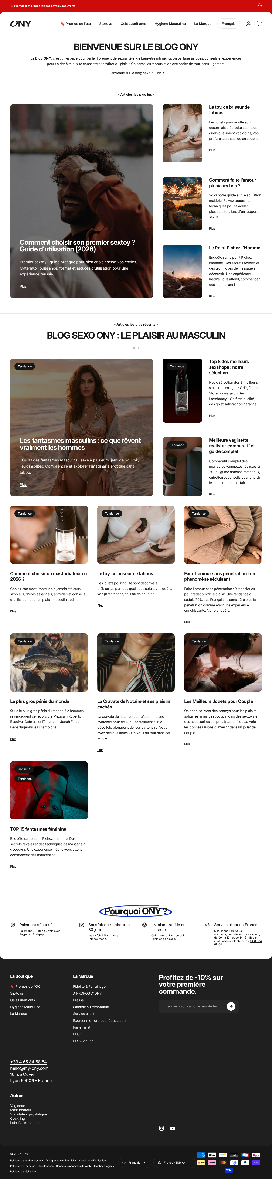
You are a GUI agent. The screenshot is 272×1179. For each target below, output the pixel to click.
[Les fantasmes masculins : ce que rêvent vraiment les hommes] (81, 427)
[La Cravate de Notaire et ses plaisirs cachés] (136, 662)
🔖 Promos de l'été (25, 986)
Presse (78, 1000)
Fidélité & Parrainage (89, 986)
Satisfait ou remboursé (91, 1007)
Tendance (25, 366)
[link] (23, 1074)
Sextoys (16, 993)
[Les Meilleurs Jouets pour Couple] (223, 662)
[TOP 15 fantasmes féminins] (49, 790)
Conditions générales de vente (74, 1166)
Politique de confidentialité (61, 1160)
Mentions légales (104, 1166)
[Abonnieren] (231, 1006)
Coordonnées (46, 1166)
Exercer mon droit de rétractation (99, 1020)
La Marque (18, 1014)
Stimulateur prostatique (28, 1114)
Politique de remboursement (26, 1160)
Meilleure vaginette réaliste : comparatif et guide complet (232, 445)
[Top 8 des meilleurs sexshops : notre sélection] (182, 391)
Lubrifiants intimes (24, 1123)
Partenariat (81, 1027)
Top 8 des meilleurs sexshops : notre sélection (229, 367)
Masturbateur (20, 1110)
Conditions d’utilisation (92, 1160)
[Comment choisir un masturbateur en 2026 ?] (49, 535)
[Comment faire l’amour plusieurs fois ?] (182, 203)
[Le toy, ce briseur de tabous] (182, 133)
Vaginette (17, 1106)
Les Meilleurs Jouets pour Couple (218, 701)
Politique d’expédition (22, 1166)
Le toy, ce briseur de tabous (229, 109)
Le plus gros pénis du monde (39, 701)
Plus (23, 286)
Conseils (24, 769)
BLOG (77, 1034)
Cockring (17, 1118)
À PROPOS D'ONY (87, 993)
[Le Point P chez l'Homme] (182, 271)
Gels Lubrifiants (22, 1000)
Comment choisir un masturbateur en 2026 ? (48, 576)
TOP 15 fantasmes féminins (38, 829)
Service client (83, 1014)
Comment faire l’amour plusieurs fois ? (232, 182)
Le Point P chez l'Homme (234, 247)
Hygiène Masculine (25, 1007)
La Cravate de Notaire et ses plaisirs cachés (134, 704)
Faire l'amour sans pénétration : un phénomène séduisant (219, 576)
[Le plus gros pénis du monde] (49, 662)
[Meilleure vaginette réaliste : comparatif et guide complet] (182, 466)
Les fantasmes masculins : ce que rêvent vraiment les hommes (80, 443)
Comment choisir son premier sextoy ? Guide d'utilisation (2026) (77, 245)
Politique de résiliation (23, 1171)
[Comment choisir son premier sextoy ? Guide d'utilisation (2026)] (81, 201)
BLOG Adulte (83, 1041)
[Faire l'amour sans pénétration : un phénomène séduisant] (223, 535)
